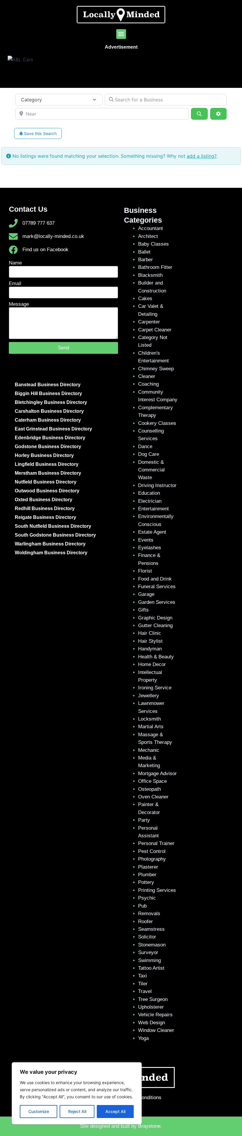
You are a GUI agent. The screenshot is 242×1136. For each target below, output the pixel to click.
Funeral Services (157, 586)
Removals (149, 913)
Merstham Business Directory (48, 473)
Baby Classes (153, 244)
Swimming (149, 960)
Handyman (150, 649)
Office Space (152, 781)
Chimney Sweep (156, 368)
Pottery (146, 882)
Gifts (143, 610)
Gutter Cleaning (155, 625)
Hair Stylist (150, 641)
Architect (148, 236)
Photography (152, 859)
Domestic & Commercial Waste (151, 470)
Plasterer (148, 867)
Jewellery (148, 695)
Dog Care (148, 454)
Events (145, 540)
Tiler (143, 984)
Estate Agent (152, 532)
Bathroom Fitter (155, 267)
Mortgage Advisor (157, 773)
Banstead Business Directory (48, 384)
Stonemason (152, 945)
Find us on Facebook (45, 249)
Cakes (145, 298)
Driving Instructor (157, 485)
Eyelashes (149, 547)
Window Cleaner (156, 1030)
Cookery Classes (157, 423)
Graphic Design (155, 618)
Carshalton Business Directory (49, 411)
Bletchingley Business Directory (51, 402)
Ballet (144, 252)
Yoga (143, 1038)
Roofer (145, 921)
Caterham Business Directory (48, 419)
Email (15, 283)
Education (149, 493)
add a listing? (202, 156)
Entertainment (153, 509)
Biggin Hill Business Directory (48, 393)
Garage (146, 594)
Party (144, 820)
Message (19, 304)
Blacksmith (150, 275)
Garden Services (156, 602)
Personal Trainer (156, 843)
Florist (145, 571)
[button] (121, 34)
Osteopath (149, 789)
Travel (145, 991)
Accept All (115, 1111)
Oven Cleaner (153, 797)
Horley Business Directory (44, 455)
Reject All (77, 1111)
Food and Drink (155, 579)
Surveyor (148, 952)
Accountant (150, 228)
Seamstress (151, 929)
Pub (142, 906)
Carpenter (149, 322)
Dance (145, 446)
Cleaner (146, 376)
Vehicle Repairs (155, 1014)
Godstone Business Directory (48, 446)
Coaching (148, 384)
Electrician (149, 501)
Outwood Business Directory (47, 490)
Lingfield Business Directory (47, 464)
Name (15, 263)
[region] (77, 1093)
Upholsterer (151, 1007)
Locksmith (149, 719)
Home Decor (152, 664)
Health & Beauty (156, 657)
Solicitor (147, 937)
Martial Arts (150, 726)
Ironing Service (154, 688)
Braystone (149, 1126)
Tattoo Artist (151, 968)
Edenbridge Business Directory (50, 437)
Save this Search (40, 133)
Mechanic (148, 750)
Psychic (147, 898)
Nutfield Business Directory (45, 481)
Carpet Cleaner (154, 330)
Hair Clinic (149, 633)
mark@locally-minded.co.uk (53, 236)
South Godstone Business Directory (55, 534)
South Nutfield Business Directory (53, 526)
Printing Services (157, 890)
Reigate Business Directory (45, 517)
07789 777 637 (38, 223)
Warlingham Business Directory (50, 543)
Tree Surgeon (153, 999)
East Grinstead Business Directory (53, 428)
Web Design (151, 1022)
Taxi (142, 976)
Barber (145, 259)
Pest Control (152, 851)
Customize (38, 1111)
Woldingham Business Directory (51, 552)
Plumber (147, 874)
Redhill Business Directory (45, 508)
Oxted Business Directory (43, 499)
